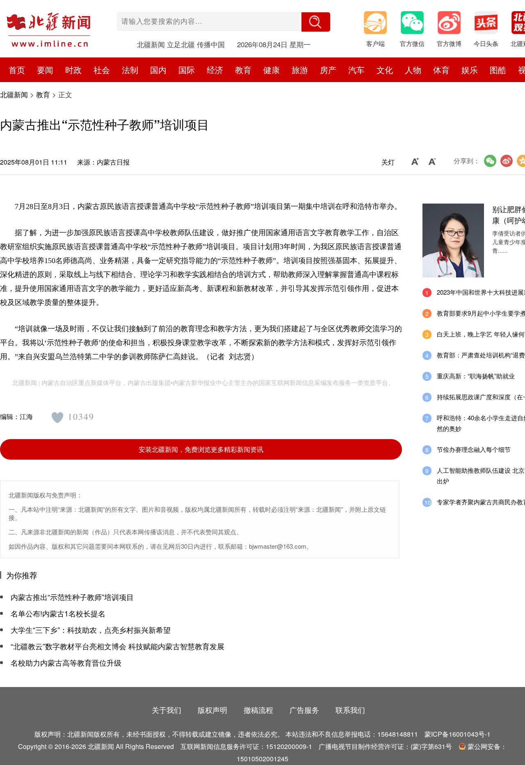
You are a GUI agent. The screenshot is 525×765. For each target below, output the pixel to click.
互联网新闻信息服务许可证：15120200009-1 (246, 746)
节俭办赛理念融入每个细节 (474, 449)
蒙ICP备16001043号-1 (458, 734)
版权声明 (212, 709)
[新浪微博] (506, 161)
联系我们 (350, 709)
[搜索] (315, 22)
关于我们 (166, 709)
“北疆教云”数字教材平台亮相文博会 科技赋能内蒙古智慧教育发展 (117, 646)
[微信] (490, 161)
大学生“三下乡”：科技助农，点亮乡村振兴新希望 (91, 629)
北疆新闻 (14, 94)
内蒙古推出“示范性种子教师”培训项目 (72, 596)
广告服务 (304, 709)
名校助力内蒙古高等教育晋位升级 (66, 662)
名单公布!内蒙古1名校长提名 (58, 613)
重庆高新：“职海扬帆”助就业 (476, 375)
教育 (43, 94)
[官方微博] (453, 24)
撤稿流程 (258, 709)
